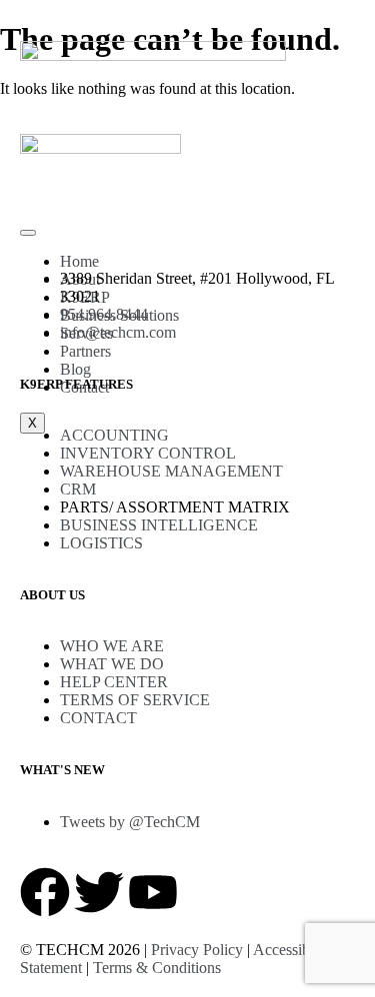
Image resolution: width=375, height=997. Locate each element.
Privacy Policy (197, 949)
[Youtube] (153, 892)
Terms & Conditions (157, 967)
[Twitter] (99, 892)
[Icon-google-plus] (207, 892)
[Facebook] (45, 892)
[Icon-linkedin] (261, 892)
